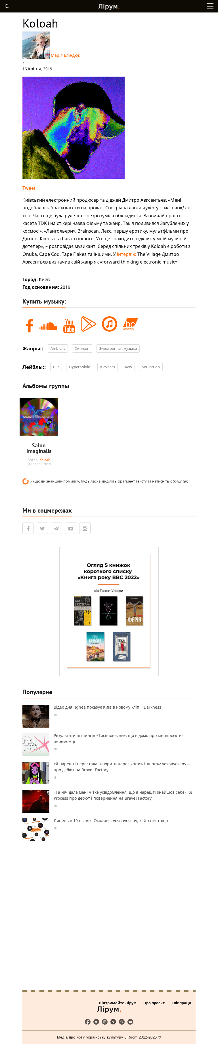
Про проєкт (154, 1002)
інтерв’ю (126, 254)
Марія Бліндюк (65, 55)
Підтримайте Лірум (118, 1002)
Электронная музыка (118, 348)
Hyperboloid (79, 366)
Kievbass (107, 366)
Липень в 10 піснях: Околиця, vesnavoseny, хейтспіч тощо (111, 820)
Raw (128, 366)
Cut (56, 366)
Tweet (28, 188)
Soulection (151, 366)
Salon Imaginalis (38, 448)
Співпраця (181, 1002)
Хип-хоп (82, 348)
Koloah (44, 459)
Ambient (58, 348)
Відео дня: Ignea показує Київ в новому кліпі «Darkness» (108, 707)
